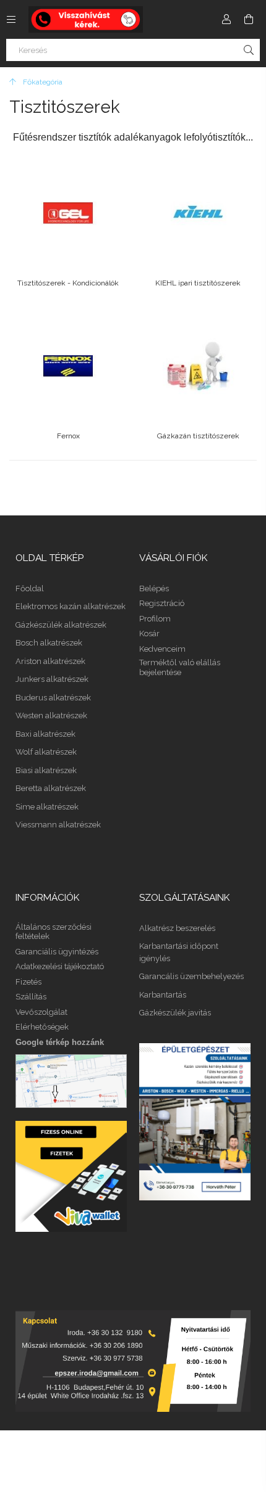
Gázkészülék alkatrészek (60, 624)
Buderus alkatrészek (53, 697)
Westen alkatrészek (51, 715)
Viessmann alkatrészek (58, 824)
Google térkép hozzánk (59, 1042)
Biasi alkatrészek (46, 770)
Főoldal (29, 588)
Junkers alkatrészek (51, 679)
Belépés (154, 588)
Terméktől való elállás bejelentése (179, 667)
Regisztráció (161, 603)
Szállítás (30, 996)
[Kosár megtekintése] (249, 19)
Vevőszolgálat (41, 1012)
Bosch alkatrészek (48, 642)
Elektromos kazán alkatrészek (70, 606)
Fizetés (28, 981)
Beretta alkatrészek (50, 788)
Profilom (155, 618)
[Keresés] (249, 50)
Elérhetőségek (42, 1026)
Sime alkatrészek (47, 806)
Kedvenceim (162, 649)
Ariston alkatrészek (50, 661)
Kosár (149, 633)
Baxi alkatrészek (45, 734)
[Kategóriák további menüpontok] (11, 19)
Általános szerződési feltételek (53, 931)
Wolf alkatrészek (46, 751)
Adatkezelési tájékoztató (59, 966)
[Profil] (226, 19)
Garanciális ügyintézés (56, 951)
